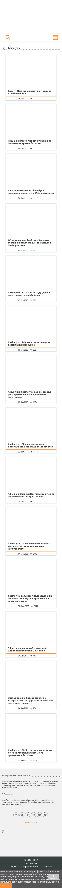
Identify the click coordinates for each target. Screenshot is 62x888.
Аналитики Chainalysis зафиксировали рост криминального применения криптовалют (30, 394)
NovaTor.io (31, 863)
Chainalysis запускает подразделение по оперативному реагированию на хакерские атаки (30, 598)
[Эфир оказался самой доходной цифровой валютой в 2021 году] (30, 628)
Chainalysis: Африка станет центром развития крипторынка (29, 343)
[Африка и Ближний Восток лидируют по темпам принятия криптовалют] (30, 474)
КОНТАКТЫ (31, 822)
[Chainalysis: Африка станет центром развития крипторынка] (30, 322)
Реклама (14, 867)
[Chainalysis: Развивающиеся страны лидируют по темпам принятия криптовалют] (30, 524)
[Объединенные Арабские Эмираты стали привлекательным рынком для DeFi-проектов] (30, 221)
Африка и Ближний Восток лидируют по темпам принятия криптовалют (31, 495)
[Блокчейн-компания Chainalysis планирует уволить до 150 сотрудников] (30, 171)
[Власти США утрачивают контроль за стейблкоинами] (30, 71)
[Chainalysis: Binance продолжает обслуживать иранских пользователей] (30, 425)
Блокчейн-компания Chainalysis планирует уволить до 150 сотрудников (31, 191)
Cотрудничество (30, 867)
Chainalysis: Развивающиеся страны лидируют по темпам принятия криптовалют (29, 546)
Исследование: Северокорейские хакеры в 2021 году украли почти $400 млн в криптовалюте (30, 700)
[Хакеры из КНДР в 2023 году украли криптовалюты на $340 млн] (30, 273)
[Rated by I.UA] (8, 831)
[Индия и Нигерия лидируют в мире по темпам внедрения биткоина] (30, 121)
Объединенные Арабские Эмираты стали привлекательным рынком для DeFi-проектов (29, 243)
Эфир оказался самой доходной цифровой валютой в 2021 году (27, 649)
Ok (3, 885)
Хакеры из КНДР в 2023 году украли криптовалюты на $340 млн (29, 293)
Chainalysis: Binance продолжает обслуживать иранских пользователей (30, 445)
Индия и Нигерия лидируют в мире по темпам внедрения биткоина (29, 142)
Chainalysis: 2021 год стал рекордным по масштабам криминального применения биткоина (30, 753)
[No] (10, 885)
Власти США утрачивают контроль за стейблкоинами (29, 92)
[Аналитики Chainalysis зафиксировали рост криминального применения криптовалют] (30, 372)
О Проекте (47, 867)
